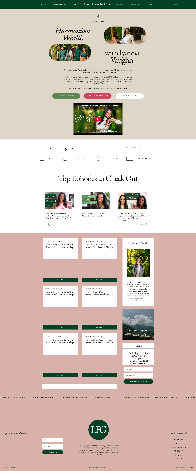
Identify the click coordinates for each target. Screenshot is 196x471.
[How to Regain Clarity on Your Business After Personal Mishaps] (99, 364)
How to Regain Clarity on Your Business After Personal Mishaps (99, 341)
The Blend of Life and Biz (94, 336)
